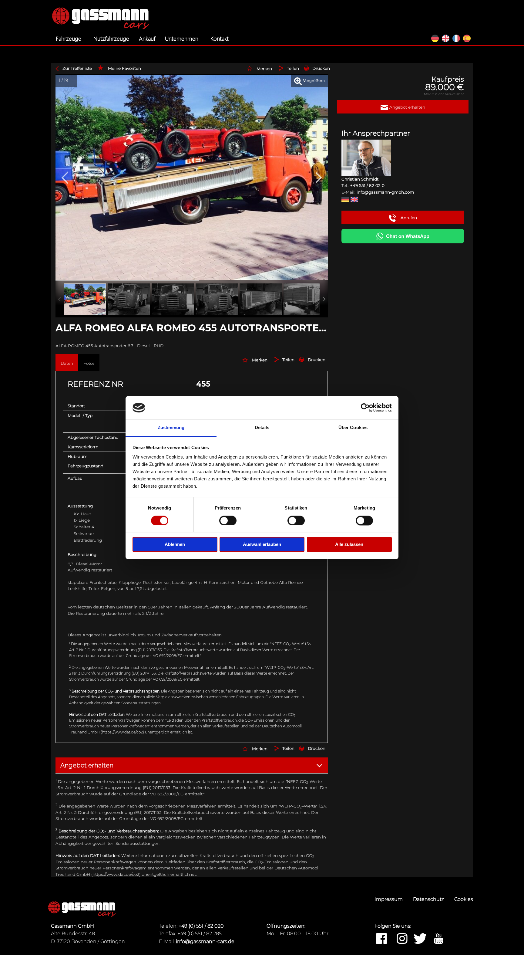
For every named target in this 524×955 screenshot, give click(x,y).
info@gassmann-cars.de (205, 941)
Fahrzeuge (68, 38)
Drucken (321, 68)
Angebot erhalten (406, 107)
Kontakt (219, 38)
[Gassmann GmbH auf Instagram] (402, 939)
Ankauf (147, 38)
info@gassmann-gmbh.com (385, 192)
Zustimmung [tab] (171, 427)
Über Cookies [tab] (353, 427)
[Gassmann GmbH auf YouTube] (438, 939)
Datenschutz (429, 899)
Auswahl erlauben (262, 544)
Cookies (463, 899)
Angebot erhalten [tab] (86, 765)
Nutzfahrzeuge (111, 38)
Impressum (389, 899)
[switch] (228, 520)
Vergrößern (313, 80)
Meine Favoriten (124, 68)
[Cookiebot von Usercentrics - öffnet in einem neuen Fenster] (365, 407)
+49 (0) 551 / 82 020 (201, 926)
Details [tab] (262, 427)
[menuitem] (70, 38)
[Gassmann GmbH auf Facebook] (381, 939)
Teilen (293, 68)
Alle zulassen (349, 544)
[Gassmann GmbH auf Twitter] (420, 939)
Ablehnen (175, 544)
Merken (264, 68)
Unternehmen (181, 38)
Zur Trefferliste (77, 68)
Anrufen (408, 217)
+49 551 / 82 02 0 (367, 185)
